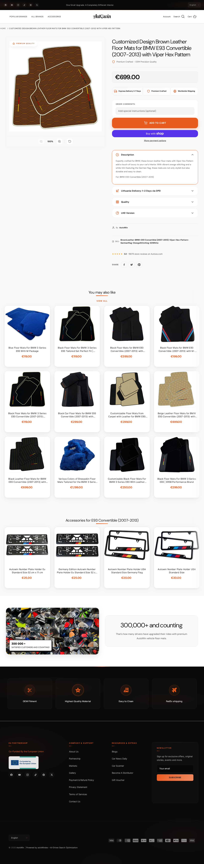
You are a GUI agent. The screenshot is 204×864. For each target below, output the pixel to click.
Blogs (115, 751)
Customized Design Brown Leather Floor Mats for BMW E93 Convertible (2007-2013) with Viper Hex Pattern (64, 28)
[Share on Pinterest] (139, 265)
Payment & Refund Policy (81, 780)
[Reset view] (69, 141)
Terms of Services (78, 794)
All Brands (37, 16)
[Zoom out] (41, 141)
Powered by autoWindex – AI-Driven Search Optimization (52, 847)
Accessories (54, 16)
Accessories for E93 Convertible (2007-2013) (102, 520)
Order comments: (125, 104)
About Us (74, 751)
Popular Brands (18, 16)
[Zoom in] (59, 141)
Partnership (74, 758)
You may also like (102, 292)
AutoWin (20, 847)
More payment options (155, 140)
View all (102, 301)
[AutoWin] (102, 16)
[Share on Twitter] (132, 265)
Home (3, 28)
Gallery (72, 773)
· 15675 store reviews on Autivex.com (143, 254)
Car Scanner (118, 766)
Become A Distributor (122, 773)
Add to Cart (157, 122)
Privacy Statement (78, 787)
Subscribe (175, 777)
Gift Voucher (118, 780)
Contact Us (74, 801)
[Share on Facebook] (124, 265)
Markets (73, 766)
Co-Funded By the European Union (26, 751)
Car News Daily (119, 758)
